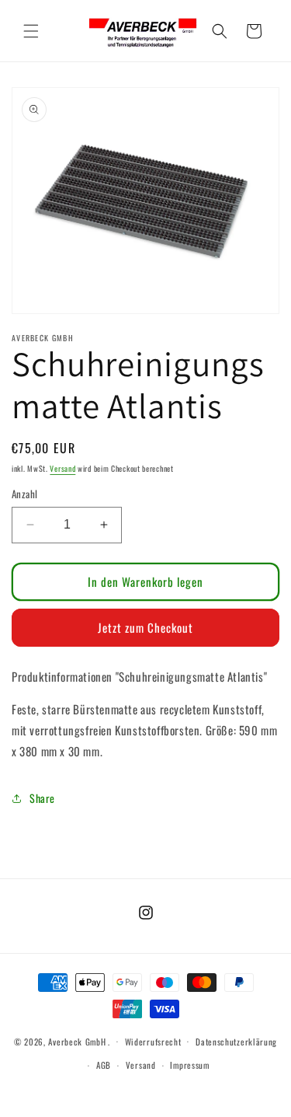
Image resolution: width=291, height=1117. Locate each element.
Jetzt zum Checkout (145, 627)
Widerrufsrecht (153, 1041)
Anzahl (24, 494)
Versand (62, 468)
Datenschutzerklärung (236, 1041)
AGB (103, 1065)
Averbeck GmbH (77, 1041)
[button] (31, 31)
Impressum (189, 1065)
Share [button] (42, 798)
